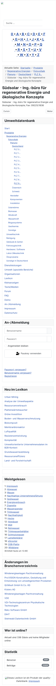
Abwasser (12, 489)
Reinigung (10, 238)
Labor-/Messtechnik (15, 253)
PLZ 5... (17, 168)
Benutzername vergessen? (17, 372)
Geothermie (13, 226)
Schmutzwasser (16, 534)
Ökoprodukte (12, 257)
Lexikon (8, 278)
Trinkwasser (13, 512)
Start (7, 128)
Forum (7, 291)
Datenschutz (10, 312)
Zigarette (11, 505)
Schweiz (16, 191)
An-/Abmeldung (12, 304)
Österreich (16, 187)
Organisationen (12, 274)
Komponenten (16, 199)
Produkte (9, 132)
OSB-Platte (13, 544)
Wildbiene (13, 547)
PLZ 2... (17, 157)
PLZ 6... (17, 172)
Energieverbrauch (16, 502)
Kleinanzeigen (11, 282)
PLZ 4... (17, 164)
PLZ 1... (17, 153)
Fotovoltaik (13, 139)
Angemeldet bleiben (18, 345)
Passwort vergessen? (15, 369)
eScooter (12, 541)
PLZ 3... (17, 161)
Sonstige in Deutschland (17, 261)
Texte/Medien (11, 287)
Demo (7, 300)
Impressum (12, 486)
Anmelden (28, 362)
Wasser (10, 492)
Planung (13, 143)
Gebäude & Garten (14, 242)
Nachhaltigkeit (15, 515)
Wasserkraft (13, 219)
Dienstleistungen (12, 265)
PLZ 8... (17, 179)
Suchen (49, 23)
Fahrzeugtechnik (13, 245)
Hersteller (14, 195)
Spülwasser (13, 499)
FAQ (6, 295)
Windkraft (12, 215)
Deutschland (17, 146)
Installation (15, 203)
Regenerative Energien (16, 136)
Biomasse (12, 211)
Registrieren (10, 376)
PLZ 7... (17, 176)
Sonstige (12, 230)
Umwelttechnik (13, 234)
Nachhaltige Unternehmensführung (25, 495)
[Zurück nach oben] (52, 682)
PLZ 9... (17, 183)
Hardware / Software (15, 249)
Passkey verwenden (30, 353)
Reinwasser (14, 528)
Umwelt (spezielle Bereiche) (18, 269)
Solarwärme (13, 207)
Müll (10, 525)
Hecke (11, 518)
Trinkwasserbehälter (18, 531)
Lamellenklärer (15, 537)
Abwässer (13, 521)
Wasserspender (15, 508)
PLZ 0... (17, 149)
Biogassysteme (15, 222)
